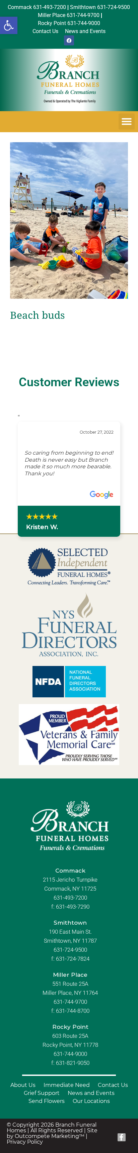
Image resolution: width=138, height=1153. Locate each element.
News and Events (91, 1120)
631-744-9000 (70, 1081)
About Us (23, 1112)
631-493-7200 (70, 925)
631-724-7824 (72, 986)
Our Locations (91, 1128)
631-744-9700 (70, 1029)
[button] (8, 25)
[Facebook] (69, 40)
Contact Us (113, 1112)
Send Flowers (46, 1128)
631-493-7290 (72, 934)
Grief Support (42, 1120)
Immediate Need (67, 1112)
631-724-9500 (70, 977)
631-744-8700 (72, 1038)
